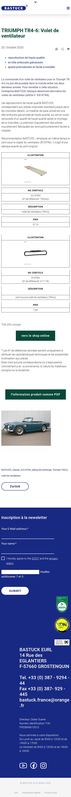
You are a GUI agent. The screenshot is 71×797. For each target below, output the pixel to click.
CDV (16, 793)
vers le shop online (35, 335)
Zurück (15, 486)
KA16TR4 (26, 470)
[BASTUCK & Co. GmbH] (14, 11)
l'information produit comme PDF (35, 394)
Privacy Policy (50, 793)
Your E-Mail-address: (14, 529)
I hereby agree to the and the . (32, 561)
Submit (15, 590)
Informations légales (31, 793)
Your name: (8, 544)
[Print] (56, 49)
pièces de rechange (41, 470)
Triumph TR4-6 (60, 470)
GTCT (35, 558)
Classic (16, 470)
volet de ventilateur (11, 475)
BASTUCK (6, 470)
